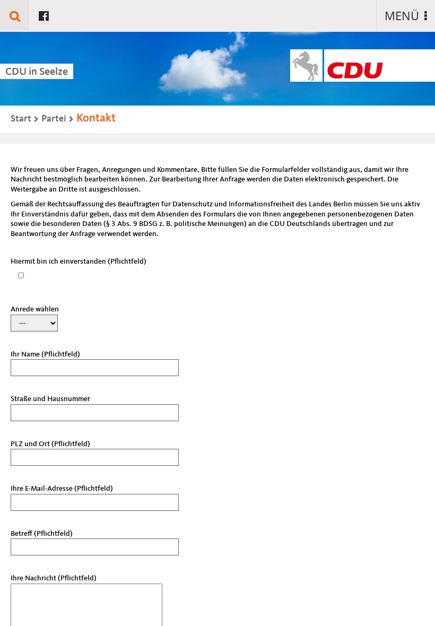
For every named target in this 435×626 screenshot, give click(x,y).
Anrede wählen (35, 309)
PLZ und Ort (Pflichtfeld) (50, 444)
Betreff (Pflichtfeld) (42, 533)
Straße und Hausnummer (50, 399)
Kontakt (96, 118)
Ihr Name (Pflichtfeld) (45, 354)
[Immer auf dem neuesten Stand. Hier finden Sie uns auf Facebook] (44, 15)
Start (21, 119)
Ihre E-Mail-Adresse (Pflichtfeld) (62, 488)
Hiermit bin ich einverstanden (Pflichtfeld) (78, 261)
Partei (53, 119)
